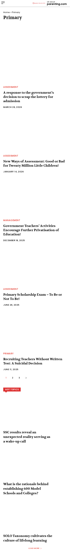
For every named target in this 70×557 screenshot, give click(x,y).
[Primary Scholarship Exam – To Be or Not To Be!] (35, 265)
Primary (8, 353)
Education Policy (45, 32)
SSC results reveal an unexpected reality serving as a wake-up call (26, 436)
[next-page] (26, 377)
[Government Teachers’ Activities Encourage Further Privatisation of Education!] (35, 197)
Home (6, 12)
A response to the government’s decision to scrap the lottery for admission (28, 97)
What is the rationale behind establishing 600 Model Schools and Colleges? (26, 488)
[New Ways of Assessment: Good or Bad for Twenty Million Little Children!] (35, 132)
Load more (33, 548)
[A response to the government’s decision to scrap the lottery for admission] (35, 63)
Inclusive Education (16, 37)
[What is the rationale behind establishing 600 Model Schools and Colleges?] (35, 467)
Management (54, 37)
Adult (8, 24)
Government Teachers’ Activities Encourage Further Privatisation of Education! (31, 230)
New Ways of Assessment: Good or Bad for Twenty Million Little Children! (34, 163)
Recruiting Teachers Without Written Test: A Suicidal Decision (32, 361)
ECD (34, 28)
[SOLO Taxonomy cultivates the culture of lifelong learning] (35, 519)
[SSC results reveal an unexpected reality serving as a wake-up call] (35, 415)
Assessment (22, 24)
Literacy (37, 37)
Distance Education (16, 28)
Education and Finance (18, 32)
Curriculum (41, 24)
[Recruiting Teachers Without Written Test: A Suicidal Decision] (35, 330)
